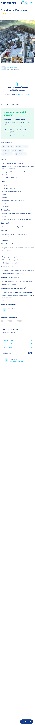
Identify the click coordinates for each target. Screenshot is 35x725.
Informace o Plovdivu (9, 344)
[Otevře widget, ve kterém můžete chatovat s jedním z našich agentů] (26, 721)
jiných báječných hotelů (23, 94)
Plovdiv (11, 17)
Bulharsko (4, 17)
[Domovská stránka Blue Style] (8, 3)
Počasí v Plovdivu (8, 340)
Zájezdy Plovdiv (7, 347)
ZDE (23, 135)
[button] (17, 69)
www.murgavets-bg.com (16, 311)
